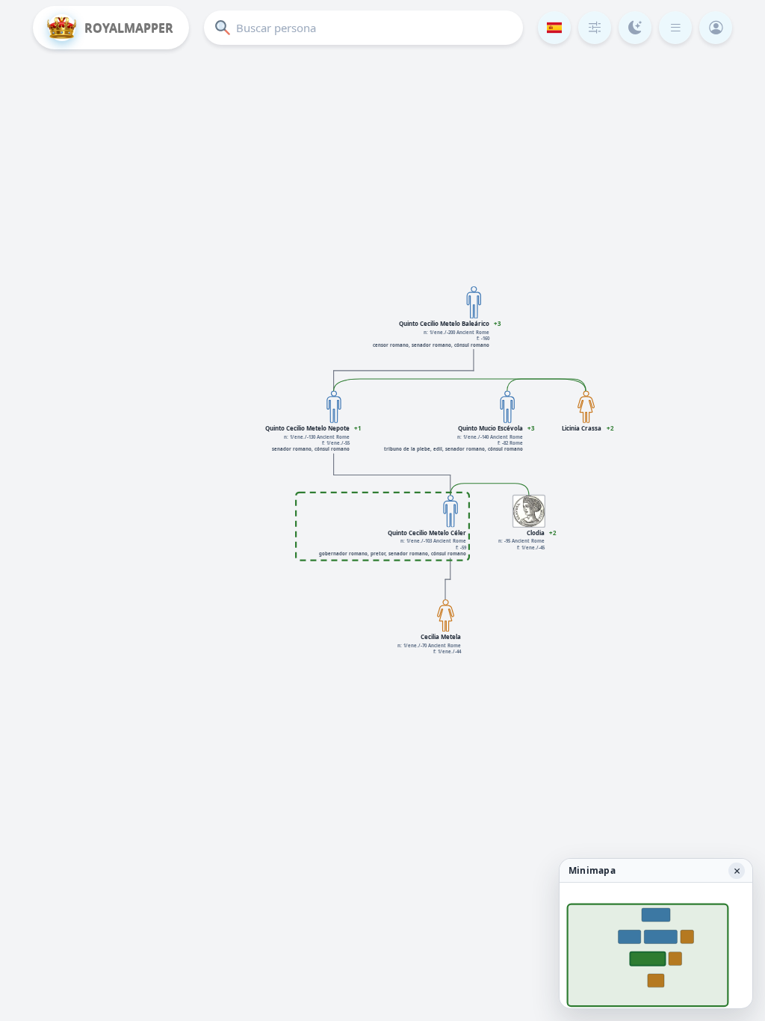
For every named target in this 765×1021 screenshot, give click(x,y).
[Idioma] (554, 27)
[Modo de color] (635, 27)
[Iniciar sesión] (715, 27)
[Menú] (675, 27)
